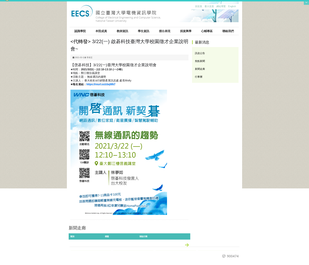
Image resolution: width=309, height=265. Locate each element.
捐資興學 (186, 31)
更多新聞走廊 (188, 246)
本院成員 (101, 31)
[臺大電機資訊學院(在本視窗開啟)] (116, 15)
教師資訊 (122, 31)
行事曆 (198, 76)
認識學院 (80, 31)
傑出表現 (164, 31)
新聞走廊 (200, 68)
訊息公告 (200, 53)
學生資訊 (143, 31)
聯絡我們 (228, 31)
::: (194, 7)
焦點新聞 (200, 61)
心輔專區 (207, 31)
